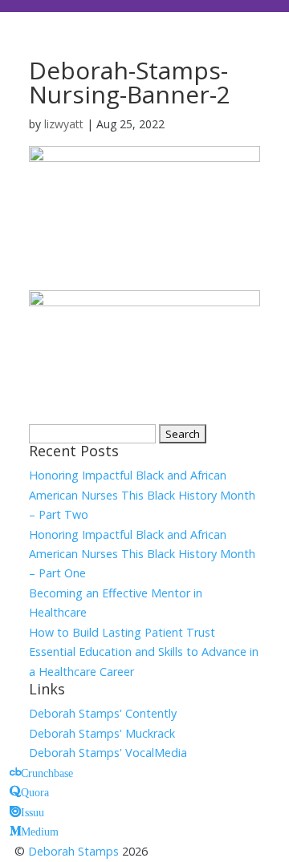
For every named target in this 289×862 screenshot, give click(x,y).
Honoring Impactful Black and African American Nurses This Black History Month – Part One (142, 554)
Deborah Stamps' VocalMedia (108, 752)
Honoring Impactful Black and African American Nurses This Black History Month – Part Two (142, 494)
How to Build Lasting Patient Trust (122, 632)
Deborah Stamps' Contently (103, 713)
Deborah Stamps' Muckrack (102, 733)
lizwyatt (63, 124)
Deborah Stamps (73, 851)
